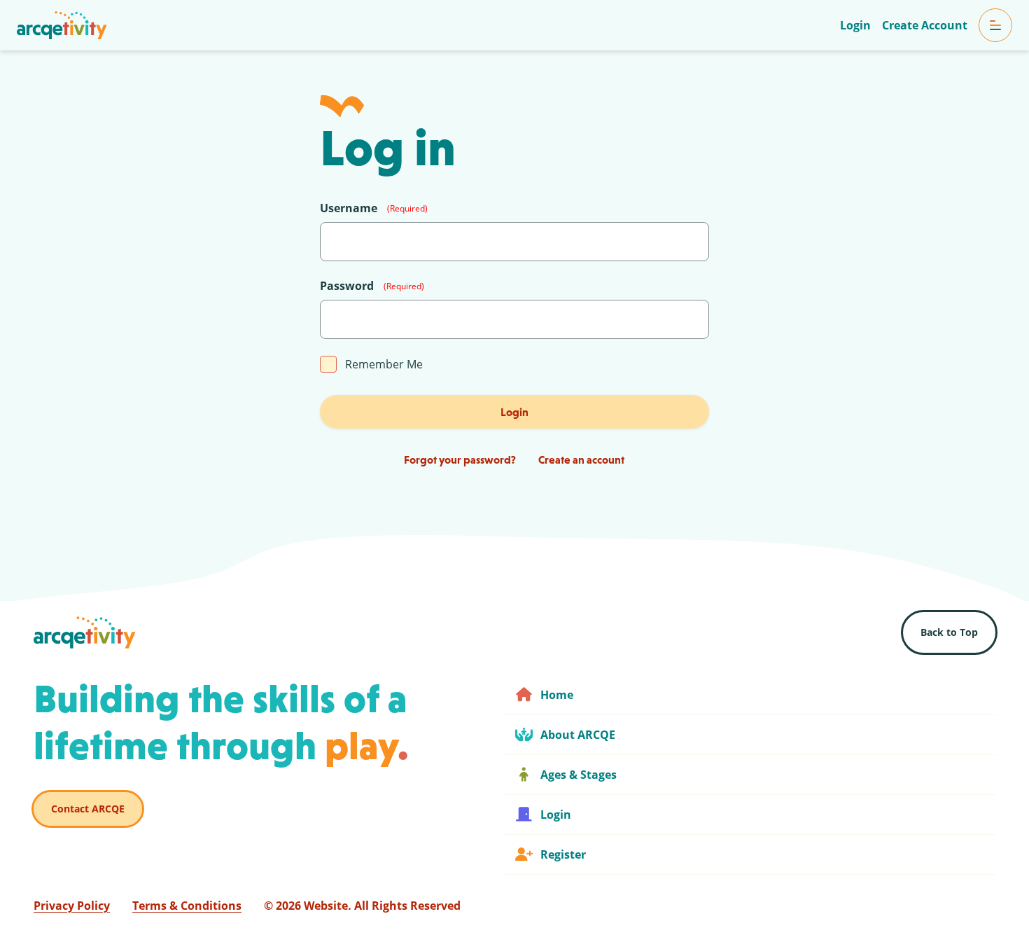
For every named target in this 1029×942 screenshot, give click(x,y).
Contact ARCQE (88, 808)
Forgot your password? (460, 459)
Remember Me (384, 364)
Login (514, 412)
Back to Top (949, 632)
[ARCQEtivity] (62, 25)
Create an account (581, 459)
